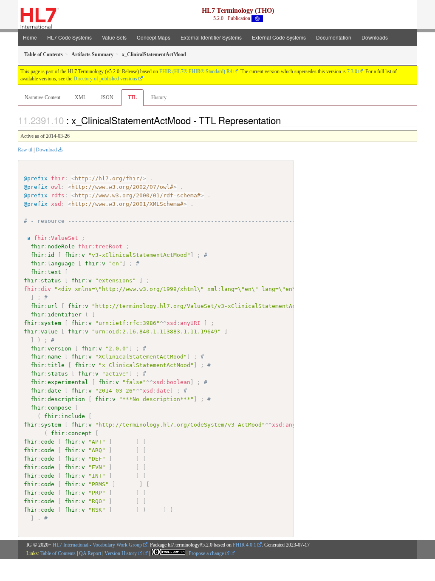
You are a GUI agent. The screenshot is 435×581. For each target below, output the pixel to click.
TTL (132, 97)
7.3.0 (352, 71)
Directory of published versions (105, 79)
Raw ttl (25, 150)
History (159, 97)
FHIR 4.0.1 (244, 545)
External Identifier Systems (211, 37)
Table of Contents (58, 553)
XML (80, 97)
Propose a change (207, 553)
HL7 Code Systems (69, 37)
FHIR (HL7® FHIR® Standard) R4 (195, 71)
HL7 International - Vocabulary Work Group (97, 545)
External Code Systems (279, 37)
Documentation (333, 37)
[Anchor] (285, 120)
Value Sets (114, 37)
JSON (107, 97)
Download (46, 150)
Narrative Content (42, 97)
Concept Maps (153, 37)
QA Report (90, 553)
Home (30, 37)
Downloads (375, 37)
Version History (121, 553)
